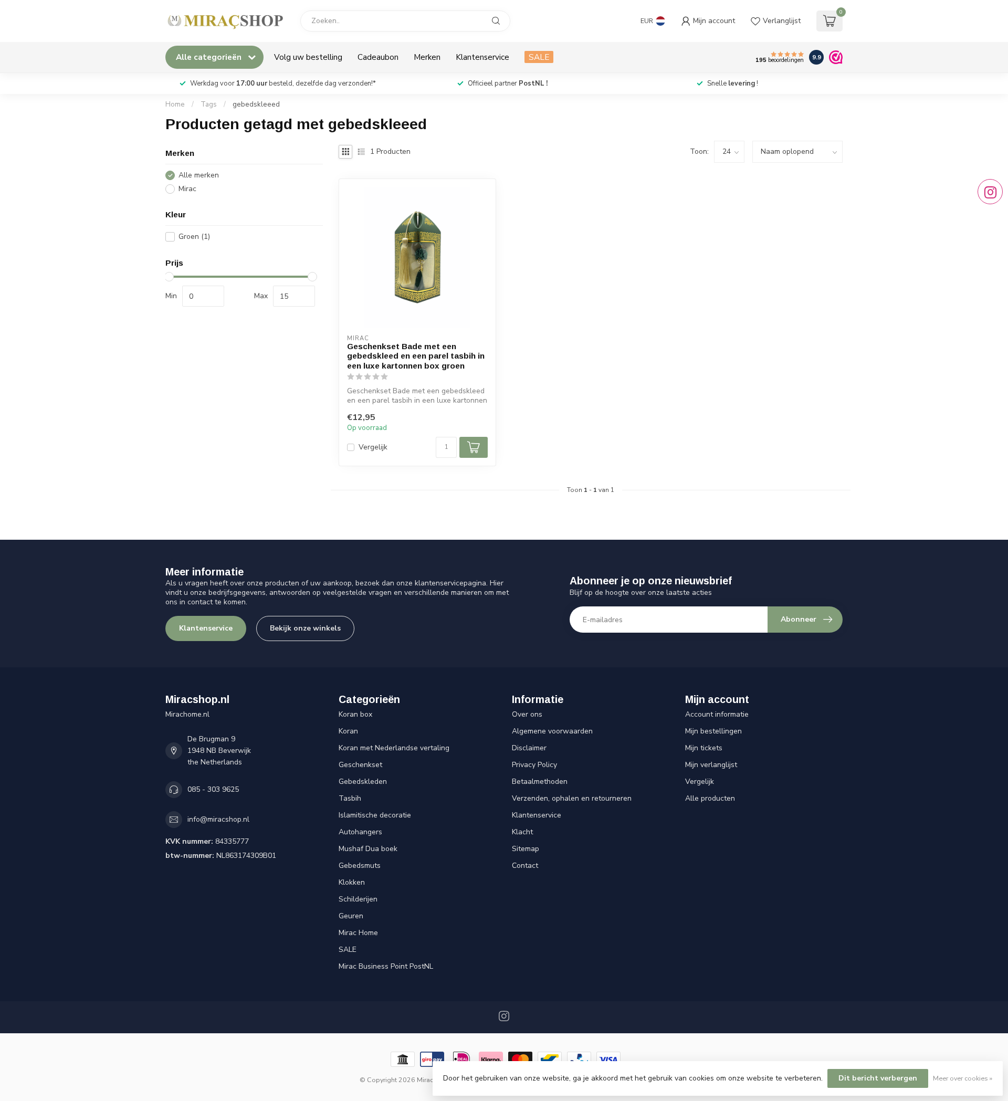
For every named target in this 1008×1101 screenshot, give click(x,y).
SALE (539, 56)
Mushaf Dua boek (368, 849)
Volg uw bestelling (308, 56)
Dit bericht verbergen (877, 1078)
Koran (348, 731)
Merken (427, 56)
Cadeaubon (378, 56)
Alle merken (198, 175)
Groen (194, 236)
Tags (209, 104)
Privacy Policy (534, 765)
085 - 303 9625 (213, 789)
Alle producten (710, 798)
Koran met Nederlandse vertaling (394, 748)
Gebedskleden (363, 782)
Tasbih (350, 798)
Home (175, 104)
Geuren (351, 916)
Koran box (355, 714)
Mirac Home (358, 933)
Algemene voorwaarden (552, 731)
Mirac (187, 189)
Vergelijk (373, 447)
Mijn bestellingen (713, 731)
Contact (525, 866)
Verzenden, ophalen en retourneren (572, 798)
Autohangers (360, 832)
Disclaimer (529, 748)
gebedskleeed (256, 104)
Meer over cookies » (962, 1078)
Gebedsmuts (360, 866)
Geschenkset (360, 765)
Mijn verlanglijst (711, 765)
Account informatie (717, 714)
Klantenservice (482, 56)
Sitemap (525, 849)
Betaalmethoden (540, 782)
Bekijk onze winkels (305, 628)
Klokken (352, 882)
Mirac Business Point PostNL (386, 966)
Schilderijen (358, 899)
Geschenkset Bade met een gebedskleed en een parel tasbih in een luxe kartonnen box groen (416, 356)
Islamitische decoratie (375, 815)
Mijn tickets (703, 748)
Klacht (522, 832)
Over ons (527, 714)
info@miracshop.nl (218, 819)
